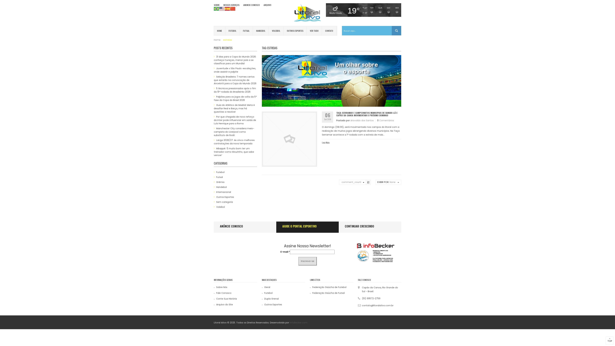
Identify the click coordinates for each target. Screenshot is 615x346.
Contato (329, 30)
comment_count (351, 182)
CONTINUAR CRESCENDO (359, 226)
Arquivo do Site (224, 304)
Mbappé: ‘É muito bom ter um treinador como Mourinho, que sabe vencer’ (234, 152)
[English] (222, 8)
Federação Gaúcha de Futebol (329, 287)
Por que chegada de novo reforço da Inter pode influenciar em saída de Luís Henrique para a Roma (235, 120)
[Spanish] (227, 8)
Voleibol (276, 30)
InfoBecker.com (298, 322)
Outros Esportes (295, 30)
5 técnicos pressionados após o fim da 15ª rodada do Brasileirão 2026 (235, 90)
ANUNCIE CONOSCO (251, 5)
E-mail (285, 251)
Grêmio (220, 182)
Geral (267, 287)
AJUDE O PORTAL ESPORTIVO (299, 226)
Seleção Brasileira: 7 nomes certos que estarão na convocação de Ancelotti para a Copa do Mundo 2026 (235, 80)
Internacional (223, 192)
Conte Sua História (226, 298)
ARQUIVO (267, 5)
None (392, 182)
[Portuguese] (216, 8)
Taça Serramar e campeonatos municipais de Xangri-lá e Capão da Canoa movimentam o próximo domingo (367, 114)
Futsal (246, 30)
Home (219, 30)
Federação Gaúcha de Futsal (328, 293)
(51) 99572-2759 (371, 298)
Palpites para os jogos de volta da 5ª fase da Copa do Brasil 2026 (235, 98)
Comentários (386, 120)
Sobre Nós (221, 287)
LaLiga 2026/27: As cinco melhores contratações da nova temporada (234, 142)
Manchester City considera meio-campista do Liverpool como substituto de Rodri (234, 132)
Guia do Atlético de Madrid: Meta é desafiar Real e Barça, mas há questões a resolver (234, 108)
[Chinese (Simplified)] (233, 8)
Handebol (260, 30)
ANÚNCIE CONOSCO (231, 226)
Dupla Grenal (271, 298)
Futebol (232, 30)
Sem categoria (224, 202)
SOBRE (217, 5)
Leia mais (326, 142)
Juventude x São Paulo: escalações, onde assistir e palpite (235, 70)
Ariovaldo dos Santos (362, 120)
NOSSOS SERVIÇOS (231, 5)
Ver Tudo (314, 30)
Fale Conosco (223, 293)
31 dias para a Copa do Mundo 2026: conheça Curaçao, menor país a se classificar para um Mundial (235, 60)
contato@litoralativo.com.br (378, 305)
